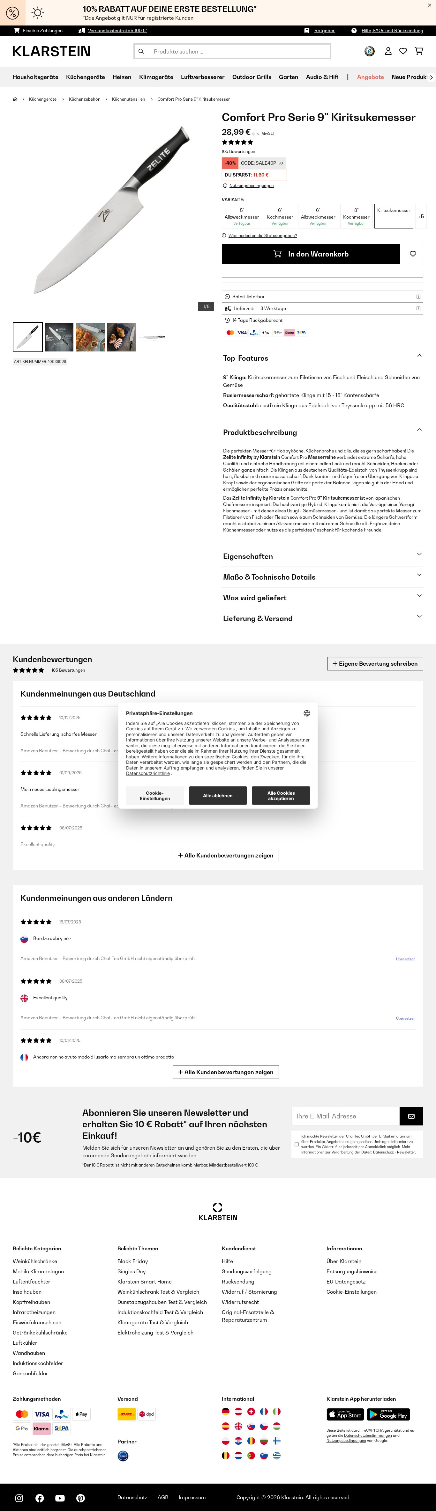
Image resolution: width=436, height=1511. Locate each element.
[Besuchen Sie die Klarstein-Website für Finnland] (277, 1441)
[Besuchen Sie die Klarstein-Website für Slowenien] (264, 1455)
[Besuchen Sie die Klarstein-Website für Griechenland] (277, 1456)
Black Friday (132, 1261)
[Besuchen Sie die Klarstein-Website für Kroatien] (238, 1441)
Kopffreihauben (31, 1302)
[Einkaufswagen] (419, 51)
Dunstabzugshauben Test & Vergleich (162, 1302)
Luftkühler (25, 1343)
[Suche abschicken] (141, 51)
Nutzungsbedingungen (346, 1440)
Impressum (192, 1497)
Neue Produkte (412, 77)
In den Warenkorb (318, 254)
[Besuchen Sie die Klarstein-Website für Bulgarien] (264, 1441)
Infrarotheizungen (34, 1312)
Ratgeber (324, 30)
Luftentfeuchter (31, 1281)
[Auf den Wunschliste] (413, 254)
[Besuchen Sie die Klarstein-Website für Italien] (277, 1411)
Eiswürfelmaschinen (37, 1322)
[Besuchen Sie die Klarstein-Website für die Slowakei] (251, 1426)
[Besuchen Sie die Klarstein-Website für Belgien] (225, 1455)
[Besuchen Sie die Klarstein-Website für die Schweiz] (251, 1411)
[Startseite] (21, 99)
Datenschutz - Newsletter (394, 1152)
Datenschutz (132, 1497)
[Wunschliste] (403, 51)
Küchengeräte (43, 99)
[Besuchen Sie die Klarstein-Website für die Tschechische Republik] (264, 1426)
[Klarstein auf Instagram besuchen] (19, 1498)
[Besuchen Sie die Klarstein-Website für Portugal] (251, 1455)
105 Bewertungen (238, 151)
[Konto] (388, 51)
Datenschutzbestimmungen (368, 1435)
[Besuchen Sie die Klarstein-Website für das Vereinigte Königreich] (238, 1426)
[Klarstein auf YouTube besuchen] (60, 1498)
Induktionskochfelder (38, 1363)
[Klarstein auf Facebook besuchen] (39, 1498)
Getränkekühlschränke (40, 1332)
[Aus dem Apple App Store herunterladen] (345, 1414)
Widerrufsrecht (240, 1302)
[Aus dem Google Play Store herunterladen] (388, 1414)
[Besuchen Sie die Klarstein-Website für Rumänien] (251, 1441)
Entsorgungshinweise (352, 1271)
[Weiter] (431, 77)
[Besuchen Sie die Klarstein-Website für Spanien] (225, 1426)
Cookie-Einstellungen (352, 1292)
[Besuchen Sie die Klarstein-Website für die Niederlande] (238, 1455)
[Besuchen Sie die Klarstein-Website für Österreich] (238, 1411)
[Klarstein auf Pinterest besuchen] (80, 1498)
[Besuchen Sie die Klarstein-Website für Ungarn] (277, 1426)
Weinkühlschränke (35, 1261)
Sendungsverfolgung (247, 1271)
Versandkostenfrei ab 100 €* (117, 30)
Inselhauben (27, 1292)
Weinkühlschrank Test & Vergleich (158, 1292)
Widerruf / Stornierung (249, 1292)
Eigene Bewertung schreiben (378, 663)
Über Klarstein (344, 1261)
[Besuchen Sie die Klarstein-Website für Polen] (225, 1441)
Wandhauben (29, 1353)
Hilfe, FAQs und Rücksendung (392, 30)
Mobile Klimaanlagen (38, 1271)
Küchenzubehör (85, 99)
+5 (421, 216)
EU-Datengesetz (346, 1281)
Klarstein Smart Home (144, 1281)
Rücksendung (238, 1281)
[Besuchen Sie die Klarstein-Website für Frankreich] (264, 1411)
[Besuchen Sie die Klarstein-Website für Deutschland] (225, 1411)
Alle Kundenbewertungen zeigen (228, 855)
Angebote (370, 77)
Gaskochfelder (30, 1373)
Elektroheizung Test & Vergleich (155, 1332)
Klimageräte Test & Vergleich (152, 1322)
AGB (163, 1497)
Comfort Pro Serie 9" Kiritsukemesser (194, 99)
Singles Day (131, 1271)
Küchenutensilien (129, 99)
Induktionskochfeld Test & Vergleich (160, 1312)
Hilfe (227, 1261)
